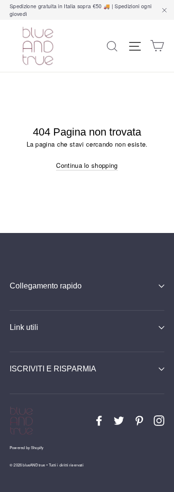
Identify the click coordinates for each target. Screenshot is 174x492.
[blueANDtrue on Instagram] (159, 420)
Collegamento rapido (46, 286)
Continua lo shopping (87, 165)
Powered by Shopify (27, 447)
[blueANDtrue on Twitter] (119, 420)
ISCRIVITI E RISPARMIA (53, 369)
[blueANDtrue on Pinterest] (139, 420)
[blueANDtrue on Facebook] (99, 420)
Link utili (24, 327)
